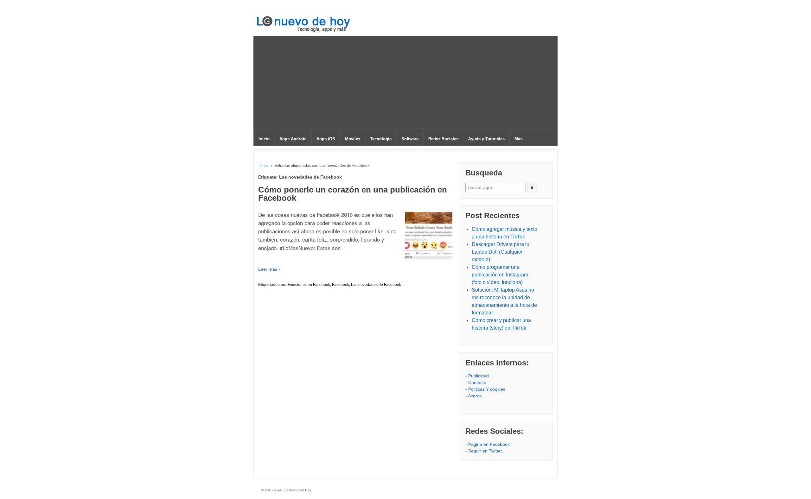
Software (409, 138)
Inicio (264, 138)
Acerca (475, 395)
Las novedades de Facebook (376, 284)
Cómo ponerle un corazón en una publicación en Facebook (352, 194)
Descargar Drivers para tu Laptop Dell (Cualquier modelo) (500, 252)
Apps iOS (325, 138)
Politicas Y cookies (486, 389)
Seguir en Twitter (485, 450)
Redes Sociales (443, 138)
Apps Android (293, 138)
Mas (518, 138)
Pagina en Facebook (489, 444)
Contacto (477, 382)
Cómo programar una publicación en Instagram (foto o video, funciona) (500, 274)
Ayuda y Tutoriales (486, 138)
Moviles (352, 138)
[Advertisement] (405, 83)
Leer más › (269, 269)
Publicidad (478, 375)
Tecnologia (381, 138)
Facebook (340, 284)
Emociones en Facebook (308, 284)
